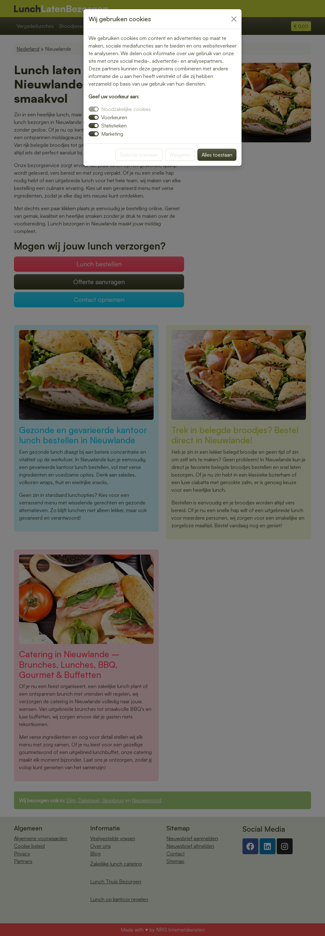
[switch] (94, 117)
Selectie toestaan (139, 155)
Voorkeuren (114, 117)
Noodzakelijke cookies (126, 109)
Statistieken (114, 125)
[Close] (234, 19)
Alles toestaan (217, 155)
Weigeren (180, 155)
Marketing (112, 134)
